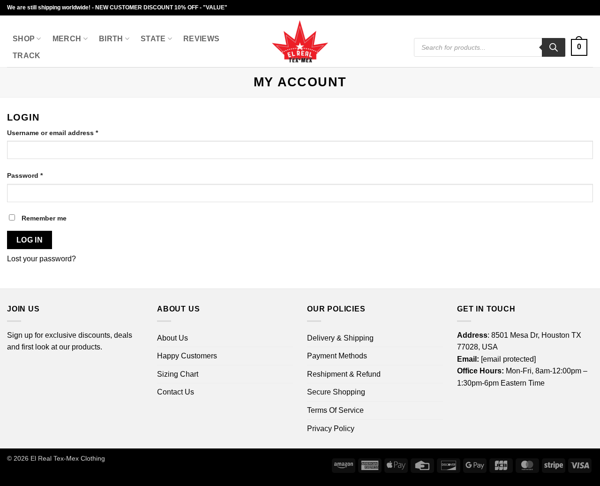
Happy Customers (187, 356)
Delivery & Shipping (340, 338)
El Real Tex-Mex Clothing (67, 458)
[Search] (553, 47)
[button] (579, 47)
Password (39, 175)
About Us (172, 338)
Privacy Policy (330, 429)
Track (27, 56)
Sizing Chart (177, 374)
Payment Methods (337, 356)
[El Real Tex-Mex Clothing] (300, 41)
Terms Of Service (335, 410)
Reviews (201, 39)
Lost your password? (41, 259)
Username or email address (67, 133)
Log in (29, 240)
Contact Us (175, 392)
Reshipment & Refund (344, 374)
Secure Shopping (336, 392)
